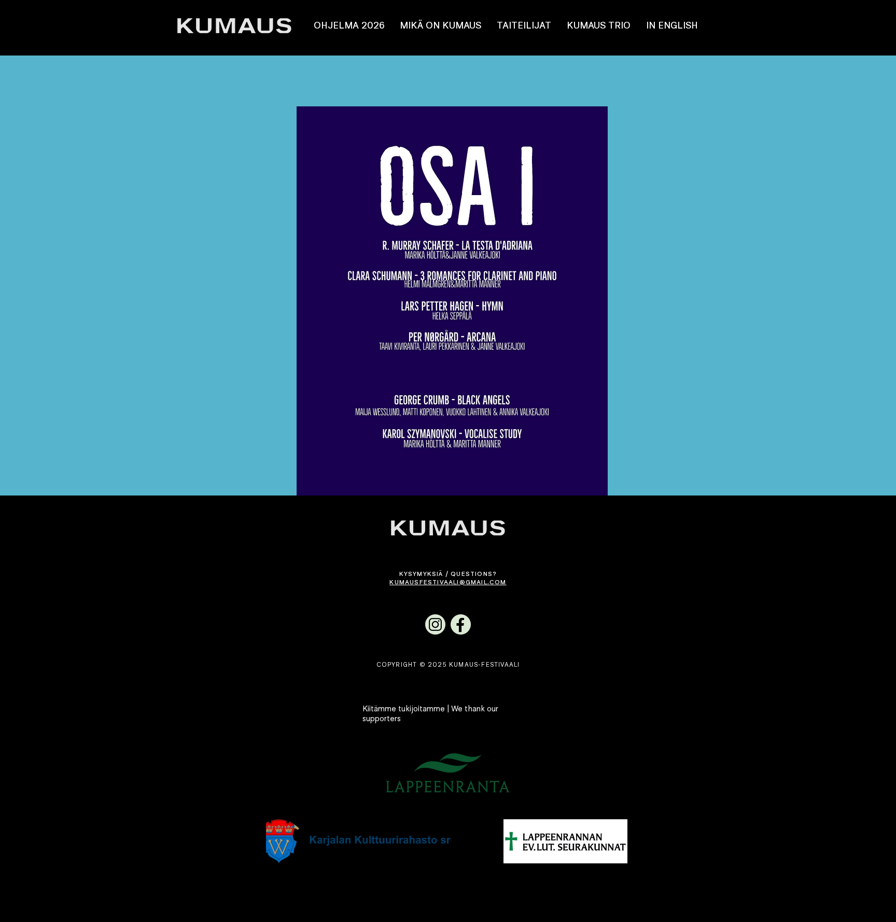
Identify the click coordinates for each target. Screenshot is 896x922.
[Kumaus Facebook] (461, 624)
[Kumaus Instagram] (435, 624)
